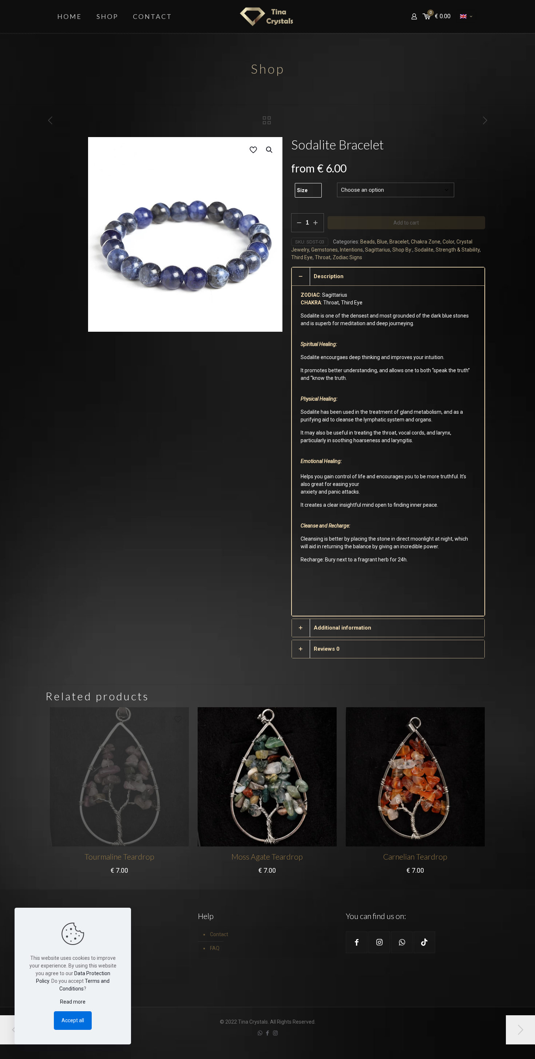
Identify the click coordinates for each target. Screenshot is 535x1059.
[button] (269, 150)
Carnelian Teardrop (415, 856)
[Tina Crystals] (267, 16)
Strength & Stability (458, 250)
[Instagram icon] (275, 1033)
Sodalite (424, 250)
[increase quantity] (315, 222)
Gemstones (324, 250)
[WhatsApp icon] (260, 1033)
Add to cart (406, 223)
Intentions (351, 250)
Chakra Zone (425, 242)
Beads (367, 242)
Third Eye (302, 257)
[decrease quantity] (299, 222)
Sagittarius (377, 250)
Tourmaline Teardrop (119, 856)
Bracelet (399, 242)
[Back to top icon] (500, 1044)
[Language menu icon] (466, 16)
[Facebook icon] (267, 1033)
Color (448, 242)
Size (302, 190)
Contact (219, 934)
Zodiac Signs (347, 257)
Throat (322, 257)
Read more (73, 1002)
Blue (382, 242)
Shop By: (402, 250)
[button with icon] (357, 942)
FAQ (214, 948)
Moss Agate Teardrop (267, 856)
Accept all (73, 1020)
